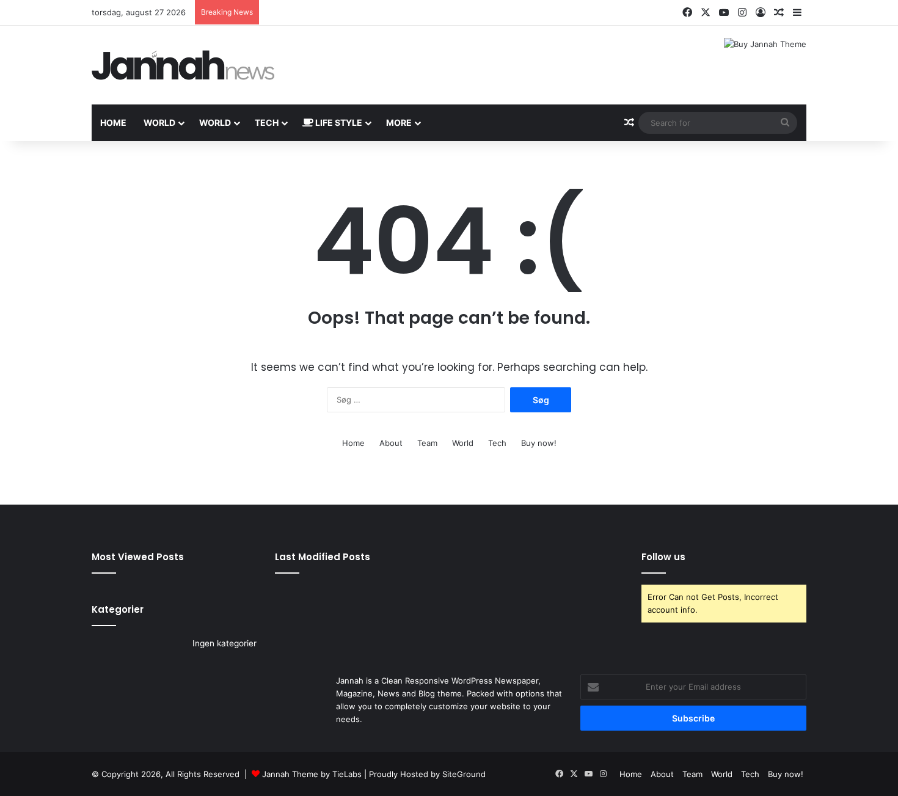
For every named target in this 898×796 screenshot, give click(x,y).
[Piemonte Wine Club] (183, 65)
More (399, 122)
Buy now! (539, 443)
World (159, 122)
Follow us (663, 556)
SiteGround (464, 774)
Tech (267, 122)
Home (113, 122)
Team (427, 443)
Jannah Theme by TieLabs (312, 774)
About (391, 443)
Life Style (337, 122)
